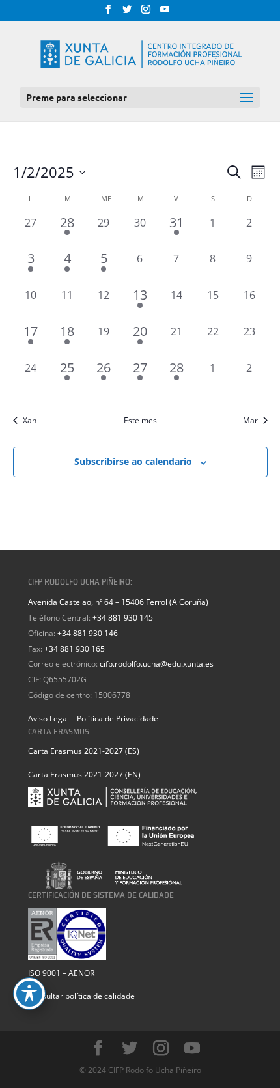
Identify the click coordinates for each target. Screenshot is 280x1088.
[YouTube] (164, 13)
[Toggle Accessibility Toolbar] (29, 993)
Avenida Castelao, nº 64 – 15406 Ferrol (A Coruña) (118, 601)
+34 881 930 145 (122, 617)
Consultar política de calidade (81, 995)
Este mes (140, 420)
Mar (250, 420)
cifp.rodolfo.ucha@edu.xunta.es (157, 663)
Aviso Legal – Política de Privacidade (93, 718)
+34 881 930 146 (87, 633)
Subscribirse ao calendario (133, 461)
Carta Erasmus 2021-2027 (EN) (84, 774)
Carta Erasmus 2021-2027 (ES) (83, 751)
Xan (29, 420)
